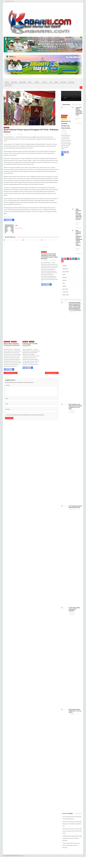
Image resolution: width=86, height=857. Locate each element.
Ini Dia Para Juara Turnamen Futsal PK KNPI (29, 344)
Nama (7, 398)
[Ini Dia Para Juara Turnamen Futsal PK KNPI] (31, 289)
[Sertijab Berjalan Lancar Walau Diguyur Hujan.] (64, 555)
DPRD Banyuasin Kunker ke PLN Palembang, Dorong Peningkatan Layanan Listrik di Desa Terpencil (79, 238)
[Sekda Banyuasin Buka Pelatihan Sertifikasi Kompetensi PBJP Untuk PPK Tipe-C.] (73, 209)
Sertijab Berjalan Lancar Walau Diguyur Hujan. (75, 506)
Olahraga (32, 341)
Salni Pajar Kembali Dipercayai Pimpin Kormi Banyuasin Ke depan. (79, 111)
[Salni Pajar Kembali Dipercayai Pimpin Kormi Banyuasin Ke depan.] (73, 157)
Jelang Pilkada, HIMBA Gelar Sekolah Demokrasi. (74, 609)
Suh (15, 134)
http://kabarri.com (18, 228)
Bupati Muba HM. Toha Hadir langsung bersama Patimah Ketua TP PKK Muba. (75, 407)
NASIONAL (37, 82)
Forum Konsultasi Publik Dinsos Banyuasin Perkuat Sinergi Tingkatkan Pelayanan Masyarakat (71, 845)
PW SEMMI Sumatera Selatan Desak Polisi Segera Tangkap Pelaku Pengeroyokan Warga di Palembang (72, 838)
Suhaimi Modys (53, 260)
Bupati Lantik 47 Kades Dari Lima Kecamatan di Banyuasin (12, 344)
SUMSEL (30, 82)
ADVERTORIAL (14, 82)
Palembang (64, 119)
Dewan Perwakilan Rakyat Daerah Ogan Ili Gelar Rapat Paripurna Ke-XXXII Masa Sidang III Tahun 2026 (72, 824)
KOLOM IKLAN (71, 82)
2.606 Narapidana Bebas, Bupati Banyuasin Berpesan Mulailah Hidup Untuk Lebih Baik (52, 373)
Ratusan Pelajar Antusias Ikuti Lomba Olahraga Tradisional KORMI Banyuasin (72, 817)
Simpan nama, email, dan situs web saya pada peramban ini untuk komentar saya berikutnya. (25, 415)
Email (7, 404)
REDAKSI (56, 82)
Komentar (8, 385)
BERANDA (7, 82)
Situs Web (8, 409)
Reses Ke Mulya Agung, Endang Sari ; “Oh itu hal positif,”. (75, 711)
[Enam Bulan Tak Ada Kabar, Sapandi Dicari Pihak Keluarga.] (66, 110)
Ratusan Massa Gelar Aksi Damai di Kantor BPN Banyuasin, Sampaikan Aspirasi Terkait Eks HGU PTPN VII (72, 831)
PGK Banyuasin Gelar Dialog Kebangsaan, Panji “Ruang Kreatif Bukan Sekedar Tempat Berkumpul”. (49, 256)
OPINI (51, 82)
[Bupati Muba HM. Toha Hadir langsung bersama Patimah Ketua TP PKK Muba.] (64, 454)
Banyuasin (6, 127)
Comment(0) (20, 134)
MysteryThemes (22, 855)
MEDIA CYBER (63, 82)
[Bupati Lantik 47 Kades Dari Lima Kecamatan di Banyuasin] (12, 289)
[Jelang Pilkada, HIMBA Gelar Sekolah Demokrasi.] (64, 657)
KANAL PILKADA (22, 82)
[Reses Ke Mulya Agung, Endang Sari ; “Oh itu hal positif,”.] (64, 759)
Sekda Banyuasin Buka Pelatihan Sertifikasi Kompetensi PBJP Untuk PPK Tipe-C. (79, 214)
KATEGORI (44, 82)
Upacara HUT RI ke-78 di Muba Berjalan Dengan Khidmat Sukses (11, 373)
